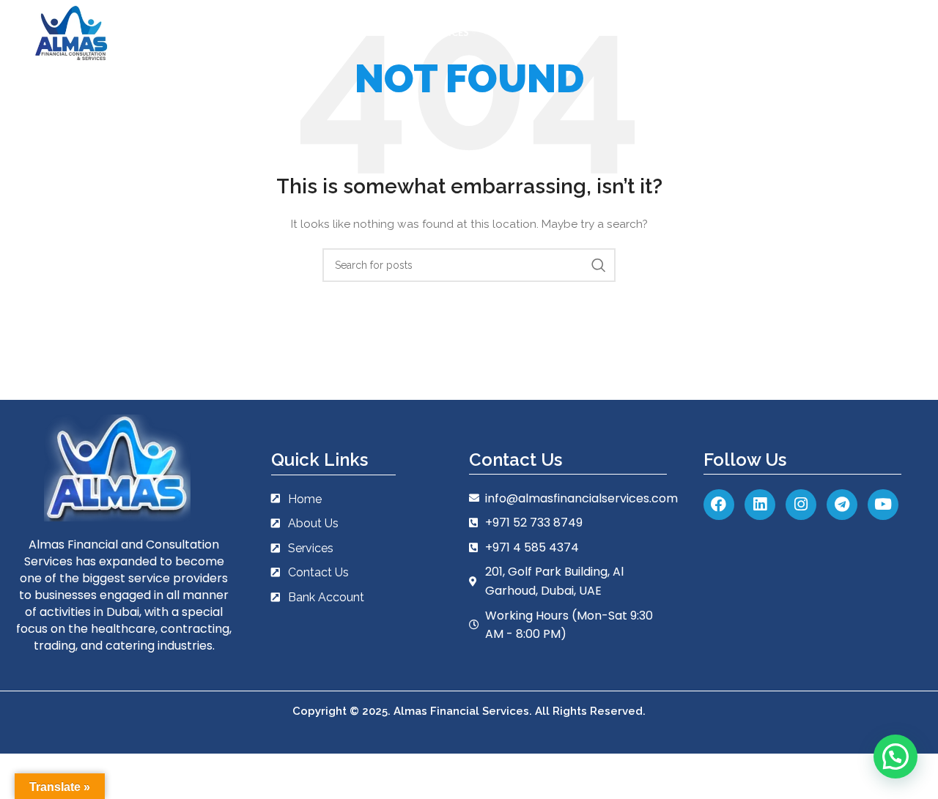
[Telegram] (842, 504)
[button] (895, 756)
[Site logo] (71, 32)
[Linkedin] (760, 504)
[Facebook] (719, 504)
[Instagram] (801, 504)
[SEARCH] (599, 265)
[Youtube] (883, 504)
